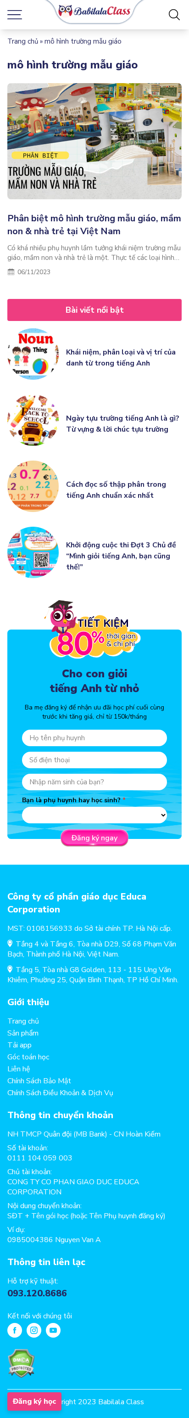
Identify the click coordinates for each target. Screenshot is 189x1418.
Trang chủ (22, 41)
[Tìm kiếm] (174, 14)
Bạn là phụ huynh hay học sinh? (71, 800)
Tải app (19, 1045)
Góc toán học (28, 1057)
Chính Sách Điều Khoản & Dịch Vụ (60, 1093)
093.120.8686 (37, 1293)
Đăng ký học (34, 1401)
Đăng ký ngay (94, 838)
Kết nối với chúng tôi (39, 1316)
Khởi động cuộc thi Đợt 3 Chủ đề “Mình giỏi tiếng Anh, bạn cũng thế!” (121, 556)
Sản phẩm (23, 1033)
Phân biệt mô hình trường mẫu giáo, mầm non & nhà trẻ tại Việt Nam (94, 224)
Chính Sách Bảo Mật (39, 1081)
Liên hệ (18, 1069)
